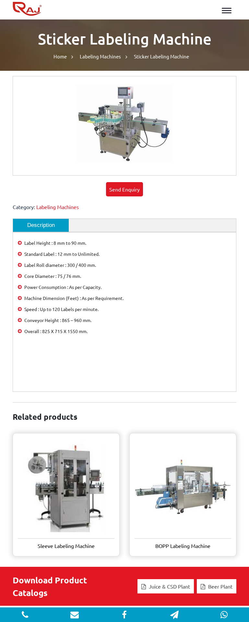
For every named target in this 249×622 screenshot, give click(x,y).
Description (41, 225)
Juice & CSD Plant (169, 586)
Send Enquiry (124, 189)
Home (60, 56)
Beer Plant (219, 586)
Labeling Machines (100, 56)
